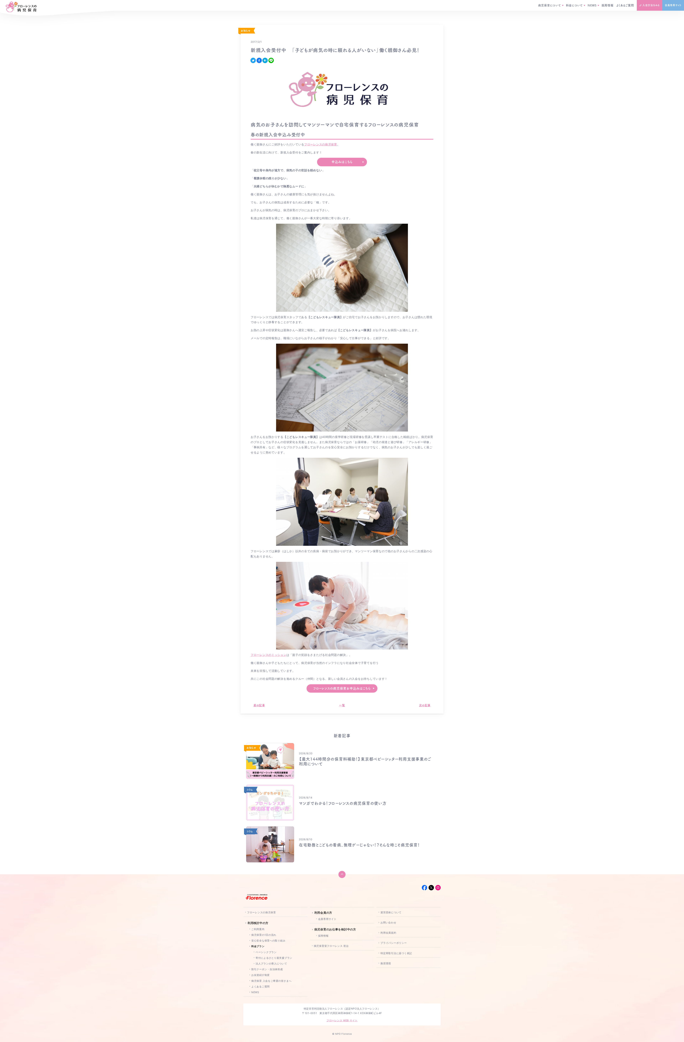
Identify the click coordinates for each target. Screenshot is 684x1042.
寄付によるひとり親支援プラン (274, 957)
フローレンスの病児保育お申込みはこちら (342, 688)
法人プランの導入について (271, 963)
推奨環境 (385, 963)
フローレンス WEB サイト (342, 1020)
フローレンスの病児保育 (320, 144)
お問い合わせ (388, 922)
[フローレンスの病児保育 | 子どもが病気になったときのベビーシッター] (21, 6)
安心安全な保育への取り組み (268, 940)
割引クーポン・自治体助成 (267, 969)
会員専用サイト (673, 5)
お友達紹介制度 (260, 974)
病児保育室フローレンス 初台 (331, 945)
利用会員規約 (388, 932)
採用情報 (607, 5)
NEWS (592, 5)
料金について (574, 5)
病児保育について (549, 5)
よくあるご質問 (625, 5)
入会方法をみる (651, 5)
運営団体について (390, 912)
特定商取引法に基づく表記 (396, 953)
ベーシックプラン (266, 952)
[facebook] (259, 60)
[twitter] (253, 60)
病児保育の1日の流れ (263, 934)
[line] (271, 60)
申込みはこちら (342, 161)
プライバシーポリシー (393, 942)
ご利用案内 (258, 929)
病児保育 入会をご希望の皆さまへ (271, 980)
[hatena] (265, 60)
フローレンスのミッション (268, 655)
